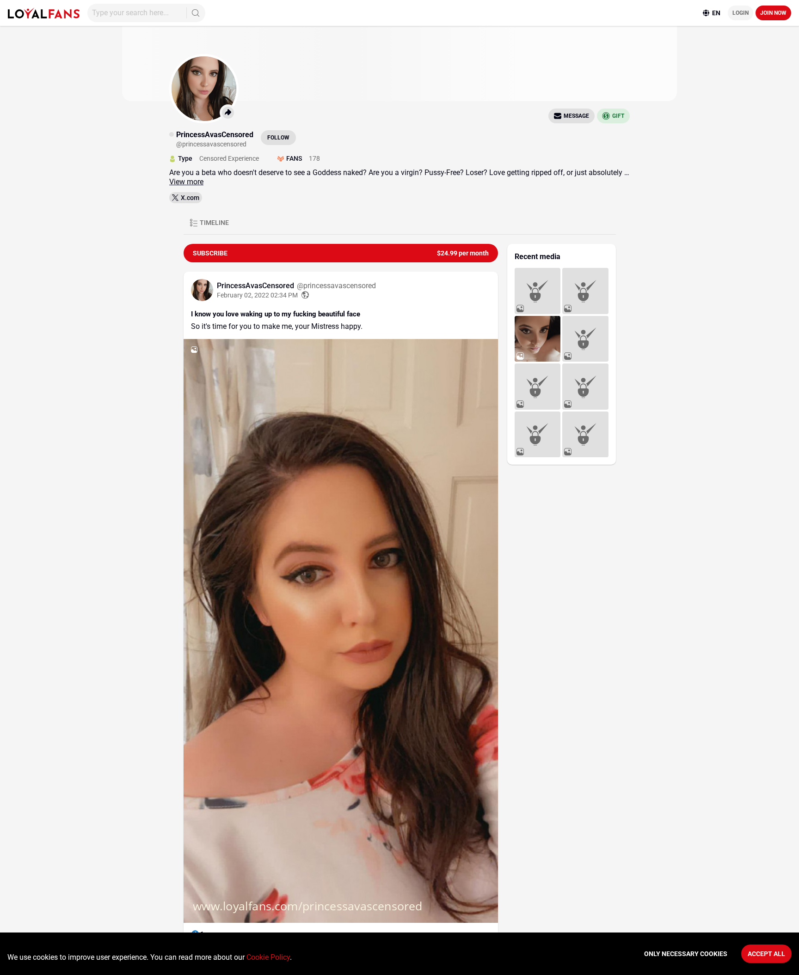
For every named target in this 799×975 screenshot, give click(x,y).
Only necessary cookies (685, 953)
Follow (278, 137)
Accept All (766, 953)
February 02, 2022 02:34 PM (257, 295)
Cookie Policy (268, 957)
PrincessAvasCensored (256, 285)
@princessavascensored (336, 285)
